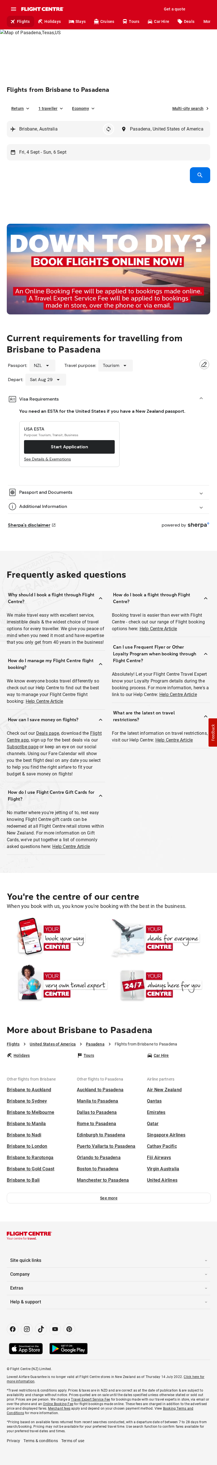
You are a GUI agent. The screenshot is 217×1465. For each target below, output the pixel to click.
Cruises (107, 21)
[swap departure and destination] (108, 129)
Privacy (13, 1440)
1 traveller (47, 108)
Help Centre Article (44, 701)
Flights (23, 21)
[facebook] (13, 1329)
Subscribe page (22, 746)
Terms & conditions (40, 1440)
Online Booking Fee (58, 1404)
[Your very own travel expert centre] (57, 985)
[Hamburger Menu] (13, 9)
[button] (109, 1198)
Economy (80, 108)
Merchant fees (59, 1408)
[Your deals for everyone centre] (159, 938)
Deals (189, 21)
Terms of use (72, 1440)
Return (17, 108)
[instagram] (27, 1329)
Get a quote (174, 9)
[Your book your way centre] (57, 938)
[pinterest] (69, 1329)
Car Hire (161, 21)
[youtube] (55, 1329)
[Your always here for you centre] (159, 985)
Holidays (52, 21)
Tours (134, 21)
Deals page (47, 733)
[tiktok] (41, 1329)
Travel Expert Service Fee (90, 1399)
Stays (80, 21)
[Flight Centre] (42, 9)
